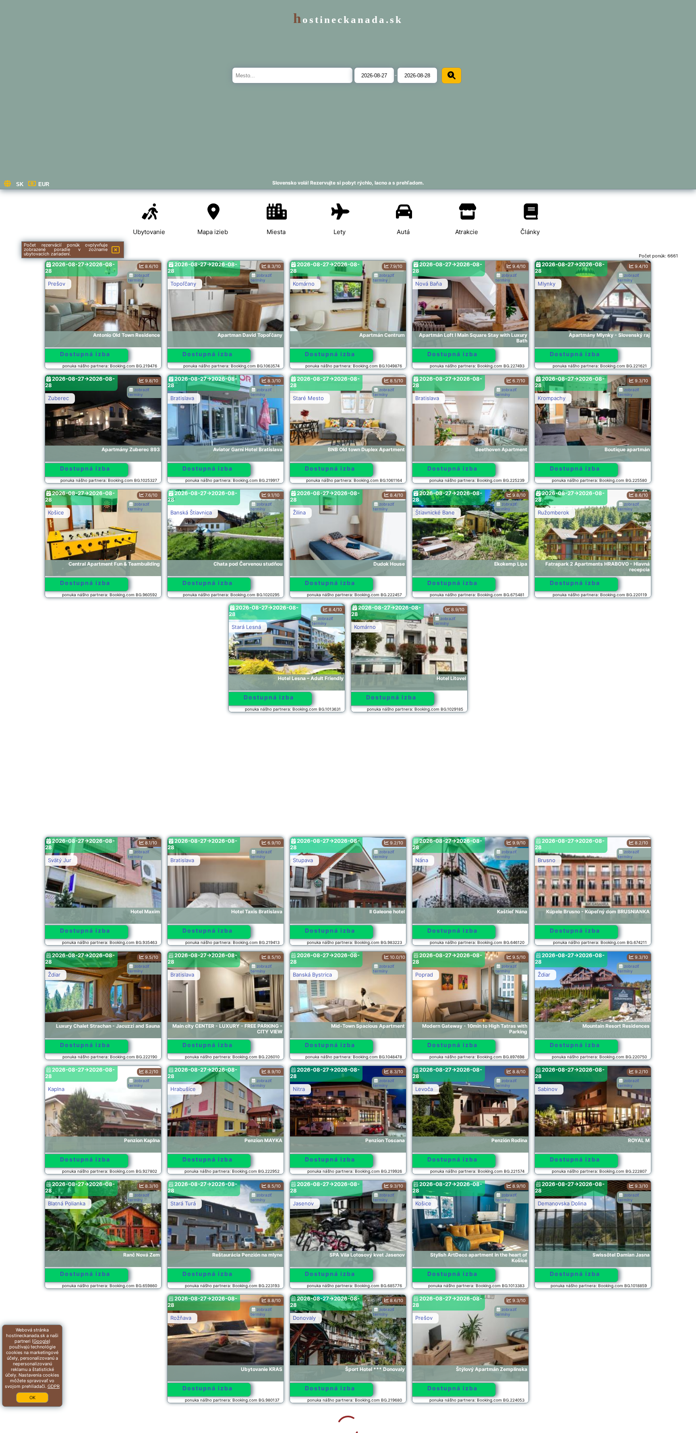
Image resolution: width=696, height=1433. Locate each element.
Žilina (299, 512)
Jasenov (303, 1203)
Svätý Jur (59, 860)
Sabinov (547, 1089)
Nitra (299, 1089)
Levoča (424, 1089)
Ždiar (54, 974)
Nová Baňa (428, 283)
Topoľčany (183, 283)
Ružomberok (553, 512)
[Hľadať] (451, 75)
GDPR (54, 1386)
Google (41, 1341)
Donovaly (181, 1318)
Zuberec (58, 398)
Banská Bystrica (312, 974)
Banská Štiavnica (191, 512)
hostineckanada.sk (348, 19)
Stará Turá (183, 1203)
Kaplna (56, 1089)
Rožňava (58, 1318)
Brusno (546, 860)
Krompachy (552, 398)
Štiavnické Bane (435, 512)
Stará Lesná (246, 627)
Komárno (304, 283)
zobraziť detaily (453, 1388)
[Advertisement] (348, 778)
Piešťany (426, 1318)
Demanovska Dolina (562, 1203)
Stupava (303, 860)
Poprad (424, 974)
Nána (421, 860)
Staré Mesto (308, 398)
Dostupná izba (85, 353)
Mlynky (546, 283)
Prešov (56, 283)
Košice (56, 512)
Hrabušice (183, 1089)
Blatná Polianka (66, 1203)
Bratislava (182, 398)
